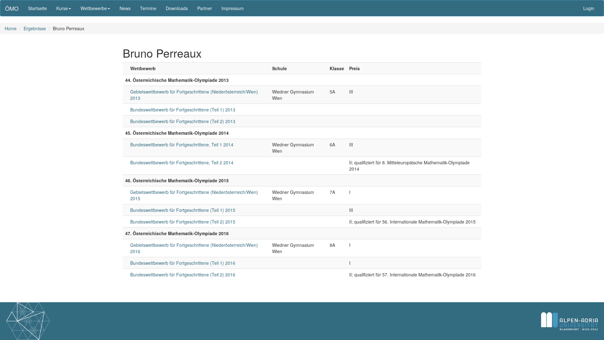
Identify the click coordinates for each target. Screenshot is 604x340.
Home (11, 28)
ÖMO (12, 8)
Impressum (232, 8)
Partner (204, 8)
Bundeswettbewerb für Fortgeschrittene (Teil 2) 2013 (182, 121)
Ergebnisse (35, 28)
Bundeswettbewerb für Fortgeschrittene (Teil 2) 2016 (182, 274)
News (125, 8)
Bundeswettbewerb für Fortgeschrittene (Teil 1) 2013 (182, 109)
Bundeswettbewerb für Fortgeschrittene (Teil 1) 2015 (182, 210)
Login (588, 8)
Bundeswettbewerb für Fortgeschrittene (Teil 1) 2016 (182, 263)
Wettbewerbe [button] (94, 8)
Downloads (177, 8)
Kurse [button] (62, 8)
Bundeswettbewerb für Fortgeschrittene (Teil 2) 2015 (182, 221)
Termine (148, 8)
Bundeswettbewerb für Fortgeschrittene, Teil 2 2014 (181, 162)
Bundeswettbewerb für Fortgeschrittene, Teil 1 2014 (181, 144)
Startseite (37, 8)
